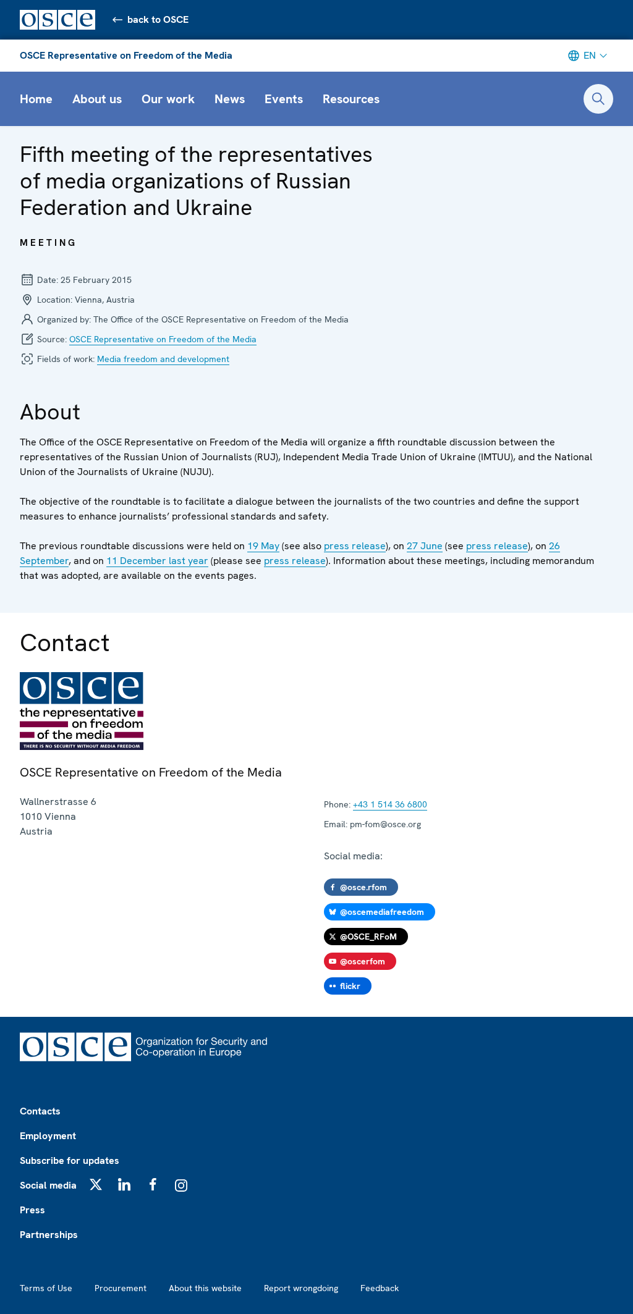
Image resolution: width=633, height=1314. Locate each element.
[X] (96, 1184)
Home (36, 99)
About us (97, 99)
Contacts (40, 1111)
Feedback (379, 1288)
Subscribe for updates (69, 1160)
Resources (351, 99)
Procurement (121, 1288)
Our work (168, 99)
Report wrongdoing (301, 1288)
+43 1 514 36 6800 (390, 804)
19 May (263, 545)
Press (32, 1209)
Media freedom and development (163, 358)
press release (355, 545)
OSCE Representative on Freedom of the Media (126, 55)
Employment (48, 1135)
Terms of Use (46, 1288)
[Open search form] (598, 99)
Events (284, 99)
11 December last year (157, 560)
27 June (425, 545)
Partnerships (49, 1234)
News (230, 99)
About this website (205, 1288)
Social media (48, 1185)
